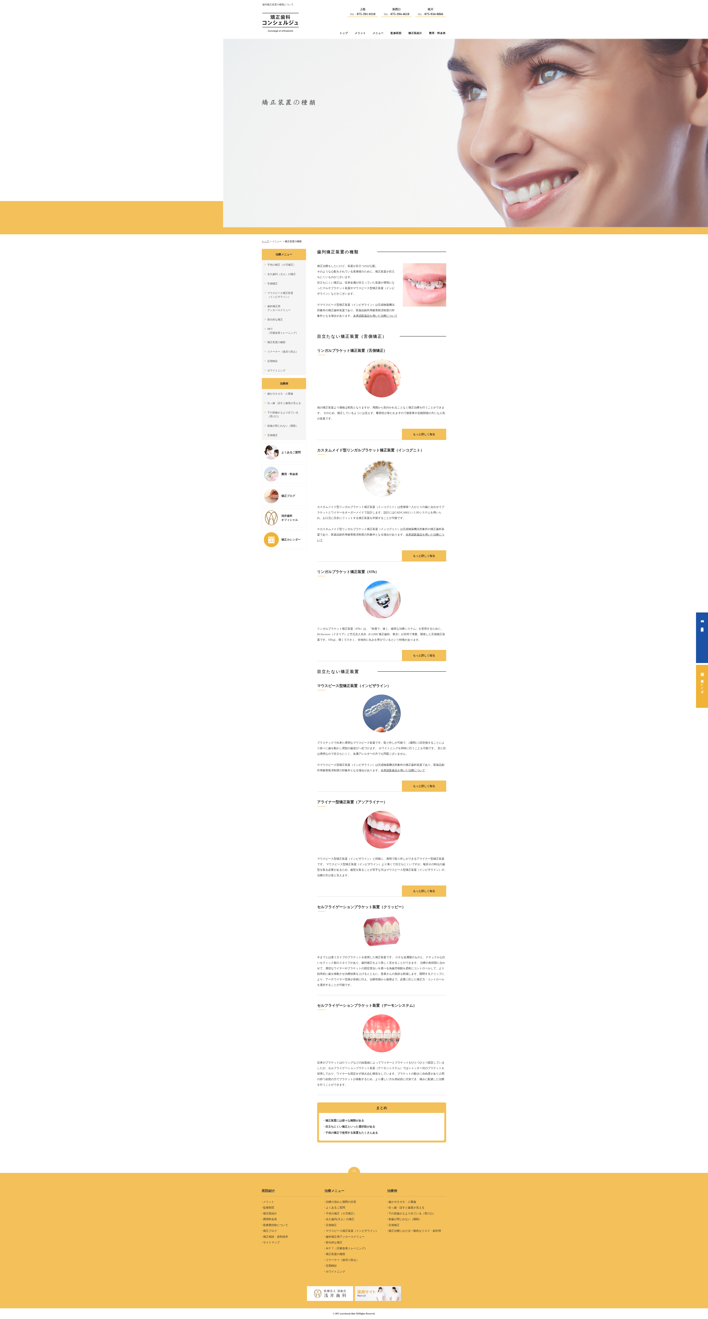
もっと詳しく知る (424, 434)
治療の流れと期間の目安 (341, 1201)
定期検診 (272, 361)
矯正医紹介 (415, 33)
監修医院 (396, 33)
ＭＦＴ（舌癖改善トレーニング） (346, 1248)
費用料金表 (270, 1219)
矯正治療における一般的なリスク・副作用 (414, 1230)
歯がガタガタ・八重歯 (280, 393)
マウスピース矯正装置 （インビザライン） (280, 295)
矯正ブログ (270, 1230)
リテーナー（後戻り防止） (282, 351)
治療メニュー (284, 254)
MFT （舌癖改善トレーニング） (282, 331)
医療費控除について (275, 1225)
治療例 (284, 383)
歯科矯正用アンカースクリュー (345, 1236)
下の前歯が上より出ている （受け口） (282, 414)
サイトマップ (271, 1242)
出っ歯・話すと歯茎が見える (284, 403)
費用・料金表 (437, 33)
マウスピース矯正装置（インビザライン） (352, 1230)
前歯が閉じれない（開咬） (282, 425)
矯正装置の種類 (276, 342)
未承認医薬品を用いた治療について (375, 315)
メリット (360, 33)
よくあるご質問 (335, 1207)
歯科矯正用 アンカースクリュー (279, 308)
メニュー (378, 33)
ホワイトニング (276, 370)
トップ (344, 33)
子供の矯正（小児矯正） (281, 264)
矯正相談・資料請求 (275, 1236)
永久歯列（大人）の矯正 (281, 274)
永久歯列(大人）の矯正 (340, 1219)
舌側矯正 (272, 283)
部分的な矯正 (275, 319)
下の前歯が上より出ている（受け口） (411, 1213)
